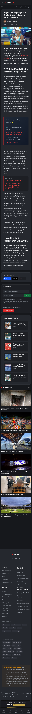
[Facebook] (16, 558)
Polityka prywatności (15, 693)
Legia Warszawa (17, 642)
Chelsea (14, 657)
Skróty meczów (6, 605)
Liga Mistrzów (6, 631)
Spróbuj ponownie (8, 310)
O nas (2, 693)
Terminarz (20, 581)
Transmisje (5, 600)
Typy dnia (20, 600)
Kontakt (22, 693)
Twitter (16, 278)
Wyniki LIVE (20, 572)
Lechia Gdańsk (16, 654)
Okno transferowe (7, 597)
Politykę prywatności (23, 302)
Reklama (28, 693)
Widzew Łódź (17, 648)
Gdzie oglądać (6, 603)
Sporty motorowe (7, 582)
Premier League (16, 624)
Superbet (19, 612)
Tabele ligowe (21, 575)
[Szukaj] (29, 2)
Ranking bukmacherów (23, 593)
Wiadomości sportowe (7, 7)
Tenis (22, 7)
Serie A (5, 628)
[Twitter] (12, 558)
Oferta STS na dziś (22, 606)
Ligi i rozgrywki (21, 584)
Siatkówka (5, 579)
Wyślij (27, 295)
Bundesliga (12, 628)
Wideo (4, 591)
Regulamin (7, 693)
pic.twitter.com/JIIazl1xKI (14, 135)
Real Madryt (6, 657)
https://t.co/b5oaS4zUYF (14, 132)
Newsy (18, 7)
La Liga (24, 624)
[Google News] (19, 558)
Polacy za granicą (7, 594)
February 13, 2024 (12, 142)
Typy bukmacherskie (23, 603)
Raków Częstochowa (8, 651)
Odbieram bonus (18, 705)
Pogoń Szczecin (7, 648)
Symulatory (5, 613)
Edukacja (4, 616)
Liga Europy (16, 631)
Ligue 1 (19, 628)
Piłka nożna (5, 573)
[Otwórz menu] (2, 2)
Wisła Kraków (6, 642)
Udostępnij (8, 278)
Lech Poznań (6, 645)
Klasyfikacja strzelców (23, 578)
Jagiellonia (19, 651)
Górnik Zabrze (16, 645)
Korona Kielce (6, 654)
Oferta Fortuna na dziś (23, 609)
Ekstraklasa (6, 624)
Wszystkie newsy (7, 570)
